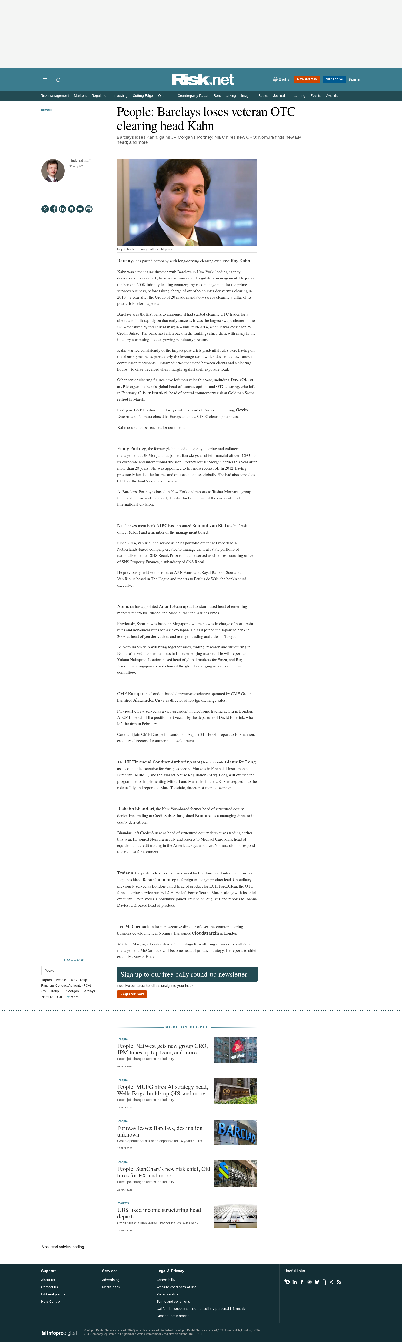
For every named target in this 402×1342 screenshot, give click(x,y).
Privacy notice (167, 1294)
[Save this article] (71, 209)
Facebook (302, 1282)
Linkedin (294, 1282)
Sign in (354, 79)
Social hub (332, 1282)
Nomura (47, 997)
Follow (74, 959)
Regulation (100, 96)
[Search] (59, 80)
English (285, 79)
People (46, 110)
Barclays (89, 991)
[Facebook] (53, 209)
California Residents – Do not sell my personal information (202, 1309)
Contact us (49, 1287)
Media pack (111, 1287)
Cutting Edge (143, 96)
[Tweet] (45, 209)
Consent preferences (173, 1316)
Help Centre (50, 1301)
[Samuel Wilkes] (53, 170)
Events (316, 96)
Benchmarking (225, 96)
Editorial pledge (53, 1294)
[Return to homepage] (203, 84)
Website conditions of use (177, 1287)
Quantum (165, 96)
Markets (80, 96)
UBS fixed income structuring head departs (159, 1212)
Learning (298, 96)
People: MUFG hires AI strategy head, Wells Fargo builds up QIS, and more (162, 1089)
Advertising (111, 1280)
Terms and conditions (173, 1301)
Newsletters (307, 79)
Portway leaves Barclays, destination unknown (160, 1130)
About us (48, 1280)
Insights (247, 96)
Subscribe (334, 79)
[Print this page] (89, 209)
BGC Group (78, 980)
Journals (279, 96)
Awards (332, 96)
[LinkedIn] (62, 209)
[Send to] (80, 209)
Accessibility (166, 1280)
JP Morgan (71, 991)
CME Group (50, 991)
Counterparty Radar (193, 96)
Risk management (55, 96)
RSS (339, 1282)
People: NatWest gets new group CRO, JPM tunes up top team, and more (162, 1048)
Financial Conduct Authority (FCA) (66, 986)
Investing (121, 96)
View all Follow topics (287, 1282)
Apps (324, 1282)
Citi (59, 997)
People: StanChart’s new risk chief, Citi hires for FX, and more (163, 1171)
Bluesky (317, 1282)
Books (263, 96)
